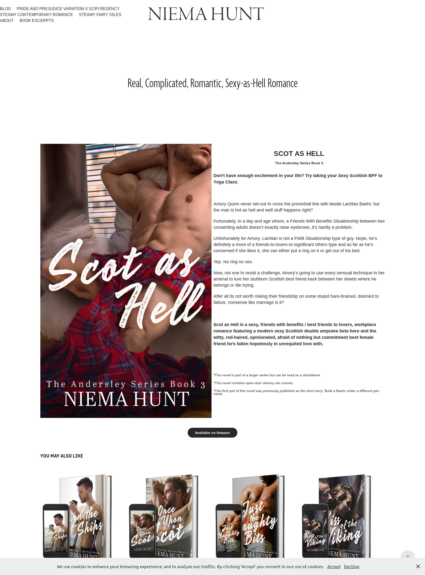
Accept (334, 566)
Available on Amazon (212, 433)
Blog (5, 9)
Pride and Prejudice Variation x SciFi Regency (68, 9)
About (7, 20)
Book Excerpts (37, 20)
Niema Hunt (206, 14)
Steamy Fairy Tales (100, 15)
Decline (351, 566)
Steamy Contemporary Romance (36, 15)
